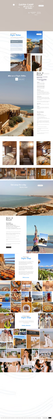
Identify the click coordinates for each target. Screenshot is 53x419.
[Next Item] (51, 173)
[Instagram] (19, 7)
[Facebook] (18, 7)
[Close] (52, 417)
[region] (18, 41)
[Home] (14, 5)
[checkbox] (3, 347)
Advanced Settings (45, 417)
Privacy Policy (39, 417)
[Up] (29, 13)
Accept (50, 417)
